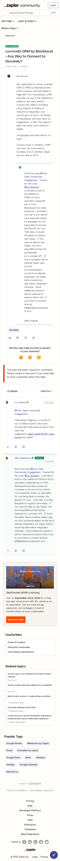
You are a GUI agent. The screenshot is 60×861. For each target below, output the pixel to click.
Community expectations (21, 652)
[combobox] (30, 12)
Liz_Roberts (20, 402)
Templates (30, 829)
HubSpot (40, 757)
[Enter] (4, 12)
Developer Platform (30, 810)
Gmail (9, 750)
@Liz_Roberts (31, 187)
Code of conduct (16, 642)
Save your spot (15, 619)
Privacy (44, 857)
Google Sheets (14, 743)
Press (30, 815)
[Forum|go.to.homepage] (22, 5)
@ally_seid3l (34, 434)
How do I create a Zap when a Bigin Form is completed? (30, 685)
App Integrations (30, 834)
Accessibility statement (41, 790)
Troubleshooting (15, 702)
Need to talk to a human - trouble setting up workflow (29, 696)
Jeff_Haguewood (23, 458)
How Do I (10, 35)
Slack (28, 757)
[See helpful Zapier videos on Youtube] (47, 842)
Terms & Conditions (17, 790)
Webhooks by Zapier (38, 743)
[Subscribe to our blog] (35, 842)
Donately (14, 330)
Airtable (10, 764)
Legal (35, 857)
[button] (53, 5)
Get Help (6, 21)
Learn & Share (26, 21)
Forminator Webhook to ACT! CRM (21, 707)
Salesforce (12, 771)
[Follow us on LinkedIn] (30, 842)
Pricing (30, 801)
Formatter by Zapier (27, 750)
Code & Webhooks (17, 722)
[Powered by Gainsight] (30, 784)
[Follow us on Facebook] (24, 842)
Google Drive (13, 757)
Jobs (30, 819)
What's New (8, 28)
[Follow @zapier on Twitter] (41, 842)
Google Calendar (29, 764)
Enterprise (30, 824)
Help (30, 805)
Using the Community (19, 647)
